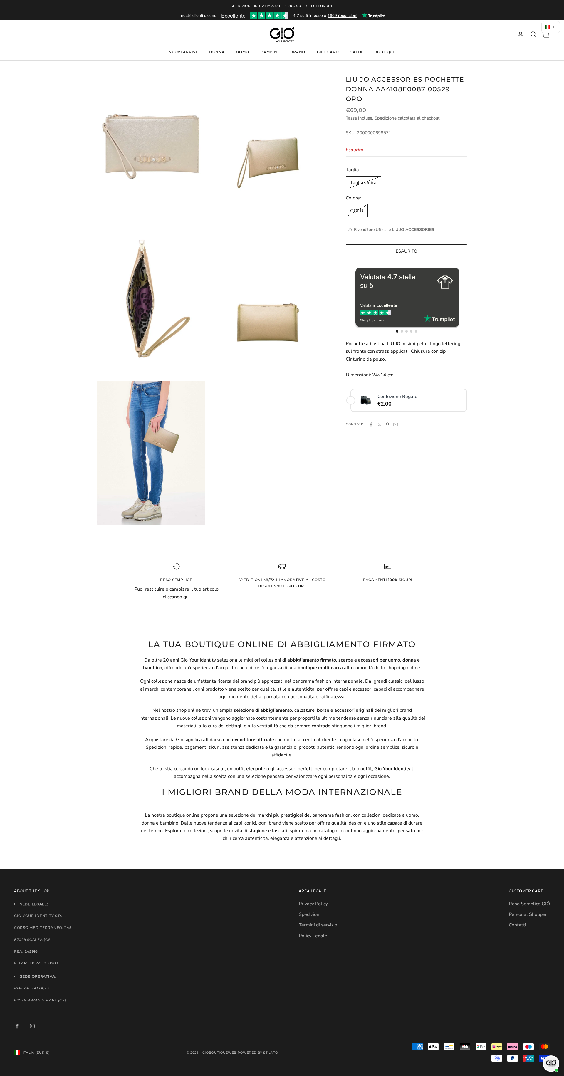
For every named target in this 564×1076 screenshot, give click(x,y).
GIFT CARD (328, 52)
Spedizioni (309, 914)
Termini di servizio (318, 925)
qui (186, 597)
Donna (217, 52)
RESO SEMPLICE (176, 580)
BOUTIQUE (384, 52)
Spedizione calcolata (395, 118)
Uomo (242, 52)
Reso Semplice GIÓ (529, 904)
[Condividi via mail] (395, 424)
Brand (297, 52)
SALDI (356, 52)
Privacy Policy (313, 904)
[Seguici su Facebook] (17, 1026)
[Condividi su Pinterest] (387, 424)
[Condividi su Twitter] (379, 424)
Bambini (269, 52)
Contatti (517, 925)
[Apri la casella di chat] (551, 1063)
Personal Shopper (528, 914)
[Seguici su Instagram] (32, 1026)
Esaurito (406, 251)
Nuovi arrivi (183, 52)
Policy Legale (313, 936)
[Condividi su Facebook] (371, 424)
